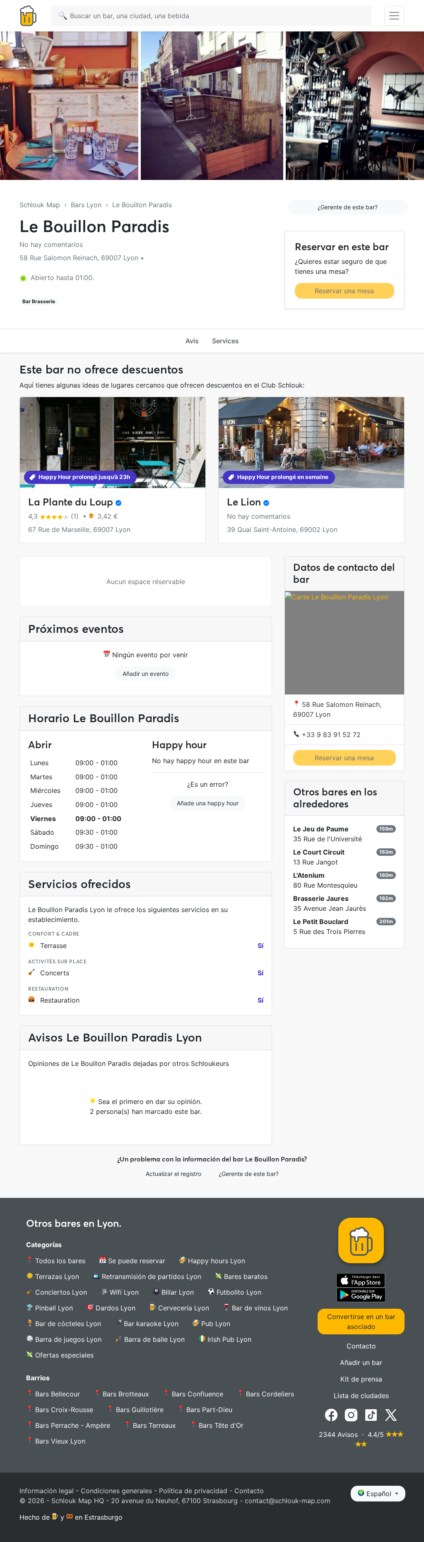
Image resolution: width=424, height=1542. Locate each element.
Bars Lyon (86, 205)
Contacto (361, 1346)
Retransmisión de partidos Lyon (150, 1276)
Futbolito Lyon (237, 1292)
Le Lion (244, 502)
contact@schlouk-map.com (287, 1501)
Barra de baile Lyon (153, 1339)
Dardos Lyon (114, 1308)
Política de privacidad (193, 1491)
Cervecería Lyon (182, 1308)
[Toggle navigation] (394, 16)
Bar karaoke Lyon (150, 1323)
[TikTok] (371, 1414)
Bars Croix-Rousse (63, 1410)
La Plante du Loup (70, 502)
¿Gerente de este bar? (348, 207)
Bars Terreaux (153, 1425)
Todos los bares (59, 1261)
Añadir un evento (146, 673)
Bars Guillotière (139, 1410)
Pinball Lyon (53, 1308)
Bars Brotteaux (125, 1394)
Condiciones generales (116, 1491)
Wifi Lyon (123, 1292)
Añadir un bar (361, 1362)
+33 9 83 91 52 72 (330, 734)
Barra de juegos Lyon (67, 1339)
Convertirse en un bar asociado (361, 1321)
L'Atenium (309, 875)
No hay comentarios (51, 244)
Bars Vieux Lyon (59, 1441)
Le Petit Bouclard (320, 921)
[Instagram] (351, 1414)
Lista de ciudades (361, 1395)
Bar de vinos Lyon (259, 1308)
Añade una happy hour (207, 803)
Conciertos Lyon (60, 1292)
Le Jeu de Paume (321, 829)
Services (225, 341)
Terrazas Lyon (56, 1276)
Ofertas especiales (63, 1355)
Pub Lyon (214, 1323)
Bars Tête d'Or (220, 1425)
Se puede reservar (135, 1261)
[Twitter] (391, 1414)
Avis (192, 341)
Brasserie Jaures (321, 898)
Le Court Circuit (318, 852)
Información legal (46, 1491)
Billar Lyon (176, 1292)
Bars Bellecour (56, 1394)
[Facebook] (331, 1414)
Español (378, 1493)
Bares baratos (244, 1276)
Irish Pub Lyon (228, 1339)
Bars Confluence (196, 1394)
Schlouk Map (39, 205)
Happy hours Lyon (215, 1261)
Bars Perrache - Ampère (71, 1425)
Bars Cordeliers (269, 1394)
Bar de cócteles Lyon (67, 1323)
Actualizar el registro (173, 1173)
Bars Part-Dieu (208, 1410)
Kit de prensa (361, 1379)
